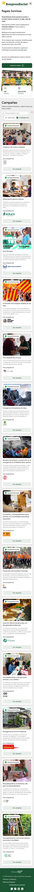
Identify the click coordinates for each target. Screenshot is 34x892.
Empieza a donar (15, 65)
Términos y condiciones (9, 879)
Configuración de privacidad (17, 885)
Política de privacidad (9, 882)
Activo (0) (11, 118)
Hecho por (14, 872)
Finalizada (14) (24, 118)
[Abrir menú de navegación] (30, 3)
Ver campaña (17, 169)
